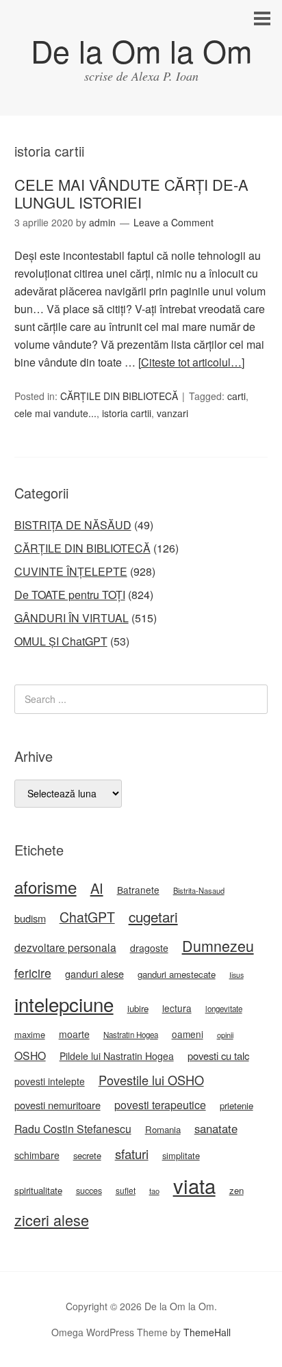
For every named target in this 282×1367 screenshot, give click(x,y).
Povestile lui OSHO (151, 1080)
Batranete (138, 890)
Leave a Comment (173, 222)
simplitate (181, 1155)
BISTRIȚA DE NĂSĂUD (72, 525)
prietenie (236, 1105)
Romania (163, 1129)
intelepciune (64, 1004)
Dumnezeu (218, 945)
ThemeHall (207, 1332)
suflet (126, 1190)
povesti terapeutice (160, 1105)
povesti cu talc (218, 1055)
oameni (187, 1034)
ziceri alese (51, 1219)
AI (96, 888)
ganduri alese (94, 973)
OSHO (30, 1055)
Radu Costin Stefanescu (72, 1129)
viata (194, 1185)
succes (89, 1190)
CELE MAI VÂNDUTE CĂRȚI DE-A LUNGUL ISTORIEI (131, 193)
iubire (138, 1008)
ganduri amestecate (177, 974)
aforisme (45, 887)
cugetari (153, 916)
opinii (225, 1034)
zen (236, 1190)
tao (154, 1190)
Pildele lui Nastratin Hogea (117, 1056)
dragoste (149, 948)
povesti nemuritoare (57, 1105)
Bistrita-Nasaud (199, 890)
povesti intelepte (49, 1081)
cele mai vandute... (55, 413)
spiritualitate (38, 1190)
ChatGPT (87, 917)
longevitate (223, 1008)
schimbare (37, 1155)
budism (30, 918)
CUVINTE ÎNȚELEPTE (70, 571)
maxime (29, 1034)
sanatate (216, 1128)
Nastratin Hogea (130, 1034)
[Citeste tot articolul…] (191, 362)
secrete (87, 1155)
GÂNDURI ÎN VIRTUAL (71, 618)
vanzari (172, 413)
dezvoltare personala (65, 947)
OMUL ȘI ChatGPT (60, 641)
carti (236, 396)
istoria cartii (126, 413)
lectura (177, 1008)
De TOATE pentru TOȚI (69, 594)
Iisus (236, 975)
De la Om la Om (141, 50)
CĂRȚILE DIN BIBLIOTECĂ (119, 396)
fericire (32, 972)
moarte (74, 1034)
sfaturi (132, 1154)
